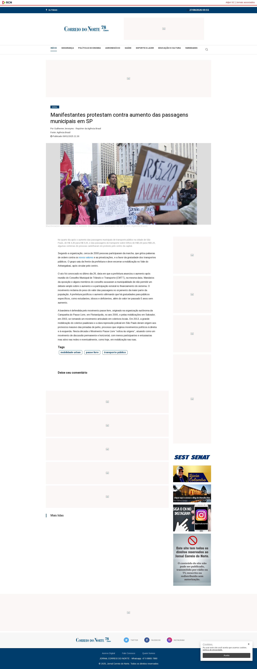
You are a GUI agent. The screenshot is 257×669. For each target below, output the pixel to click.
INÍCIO (54, 48)
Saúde (128, 48)
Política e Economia (89, 48)
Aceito (226, 655)
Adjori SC (230, 2)
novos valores (86, 257)
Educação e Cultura (169, 48)
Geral (55, 107)
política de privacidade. (213, 650)
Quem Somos (148, 653)
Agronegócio (112, 48)
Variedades (191, 48)
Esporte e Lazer (145, 48)
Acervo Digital (108, 653)
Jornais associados (245, 2)
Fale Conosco (128, 653)
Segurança (67, 48)
